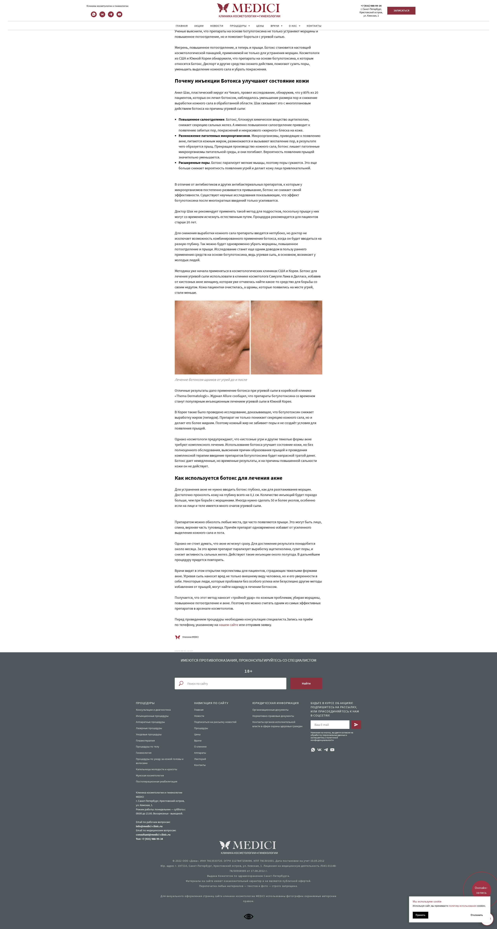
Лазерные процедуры (149, 728)
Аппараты (200, 752)
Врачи (198, 740)
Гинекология (143, 752)
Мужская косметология (150, 775)
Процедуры (201, 728)
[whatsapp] (94, 16)
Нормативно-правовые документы (273, 716)
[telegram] (111, 16)
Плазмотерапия (145, 740)
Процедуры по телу (147, 746)
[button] (401, 11)
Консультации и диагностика (153, 709)
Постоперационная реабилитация (156, 781)
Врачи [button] (275, 26)
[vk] (102, 16)
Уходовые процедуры (149, 734)
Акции (199, 26)
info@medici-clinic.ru (149, 826)
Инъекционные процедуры (152, 716)
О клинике (200, 746)
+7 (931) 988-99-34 (371, 5)
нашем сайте (228, 624)
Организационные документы (270, 709)
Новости (216, 26)
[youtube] (119, 16)
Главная (182, 26)
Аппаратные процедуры (150, 722)
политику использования (462, 906)
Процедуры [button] (238, 26)
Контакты (314, 26)
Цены (260, 26)
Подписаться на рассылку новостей (215, 722)
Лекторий (200, 759)
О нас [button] (293, 26)
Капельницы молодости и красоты (156, 769)
